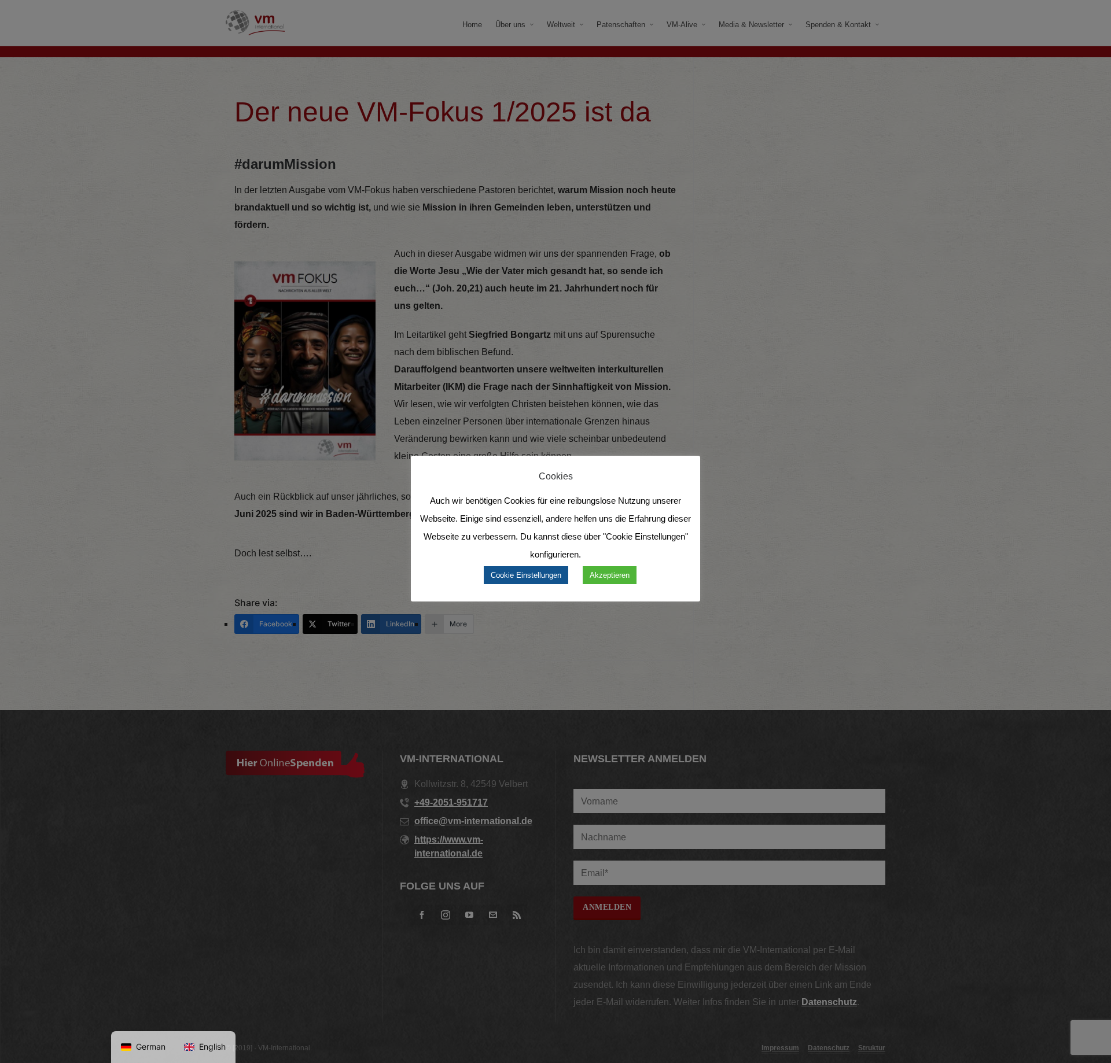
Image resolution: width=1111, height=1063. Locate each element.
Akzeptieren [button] (610, 575)
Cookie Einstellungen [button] (526, 575)
